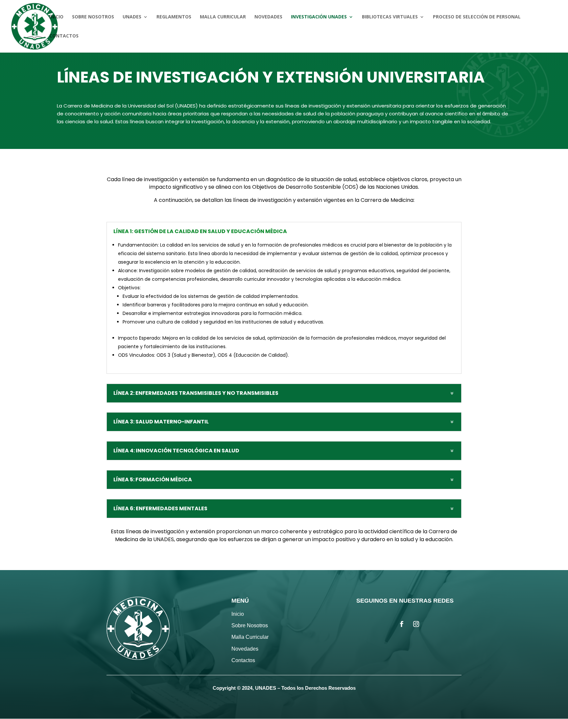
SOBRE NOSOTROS (93, 17)
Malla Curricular (250, 637)
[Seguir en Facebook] (402, 624)
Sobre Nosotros (249, 625)
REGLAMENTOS (173, 17)
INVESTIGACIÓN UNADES (319, 17)
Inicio (237, 614)
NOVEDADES (268, 17)
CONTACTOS (64, 36)
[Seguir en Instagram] (416, 624)
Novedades (244, 649)
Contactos (243, 660)
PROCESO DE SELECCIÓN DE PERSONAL (477, 17)
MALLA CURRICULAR (223, 17)
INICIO (56, 17)
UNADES (132, 17)
